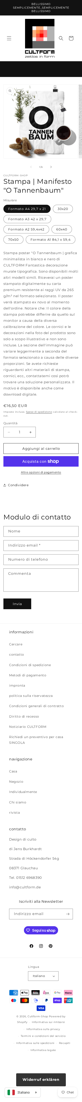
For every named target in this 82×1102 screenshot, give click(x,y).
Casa (13, 771)
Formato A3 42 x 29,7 (27, 219)
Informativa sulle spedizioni (35, 1043)
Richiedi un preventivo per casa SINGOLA (36, 740)
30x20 (63, 209)
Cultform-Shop (38, 1016)
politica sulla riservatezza (31, 696)
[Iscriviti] (68, 914)
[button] (9, 38)
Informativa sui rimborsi (48, 1022)
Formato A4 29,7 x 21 (27, 209)
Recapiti (64, 1043)
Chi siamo (17, 802)
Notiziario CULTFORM (27, 727)
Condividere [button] (18, 485)
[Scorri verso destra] (51, 167)
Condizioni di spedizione (30, 665)
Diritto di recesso (24, 716)
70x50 (13, 240)
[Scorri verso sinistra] (31, 167)
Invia (17, 604)
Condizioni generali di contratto (36, 706)
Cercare (15, 644)
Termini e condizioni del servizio (43, 1036)
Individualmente (23, 792)
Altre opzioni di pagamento (41, 472)
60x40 (61, 229)
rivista (14, 813)
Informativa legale (43, 1050)
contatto (16, 654)
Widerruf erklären (41, 1079)
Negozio (16, 782)
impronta (17, 685)
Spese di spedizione (39, 411)
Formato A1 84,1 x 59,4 (51, 240)
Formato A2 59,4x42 (26, 229)
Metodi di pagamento (27, 675)
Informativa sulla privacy (43, 1029)
